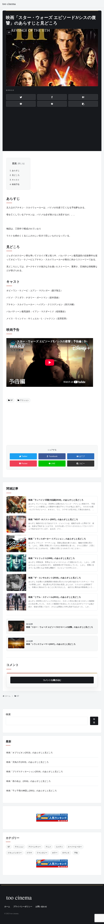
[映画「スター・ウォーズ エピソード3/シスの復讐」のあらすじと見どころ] (83, 97)
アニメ (48, 847)
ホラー (54, 853)
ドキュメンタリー (15, 853)
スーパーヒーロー (75, 847)
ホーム (7, 906)
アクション (24, 400)
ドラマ (29, 853)
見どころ (16, 175)
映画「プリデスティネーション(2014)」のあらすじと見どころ (34, 771)
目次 (14, 163)
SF (11, 400)
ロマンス (65, 853)
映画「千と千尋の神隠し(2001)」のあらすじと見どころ (31, 790)
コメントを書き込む (52, 680)
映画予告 (16, 184)
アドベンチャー (34, 847)
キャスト (16, 180)
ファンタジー (42, 853)
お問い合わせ (41, 906)
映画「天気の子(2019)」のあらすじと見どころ (27, 762)
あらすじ (16, 170)
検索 (8, 714)
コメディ (59, 847)
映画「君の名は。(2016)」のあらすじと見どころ (28, 781)
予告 (76, 853)
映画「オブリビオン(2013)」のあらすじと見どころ (29, 752)
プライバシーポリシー (22, 906)
